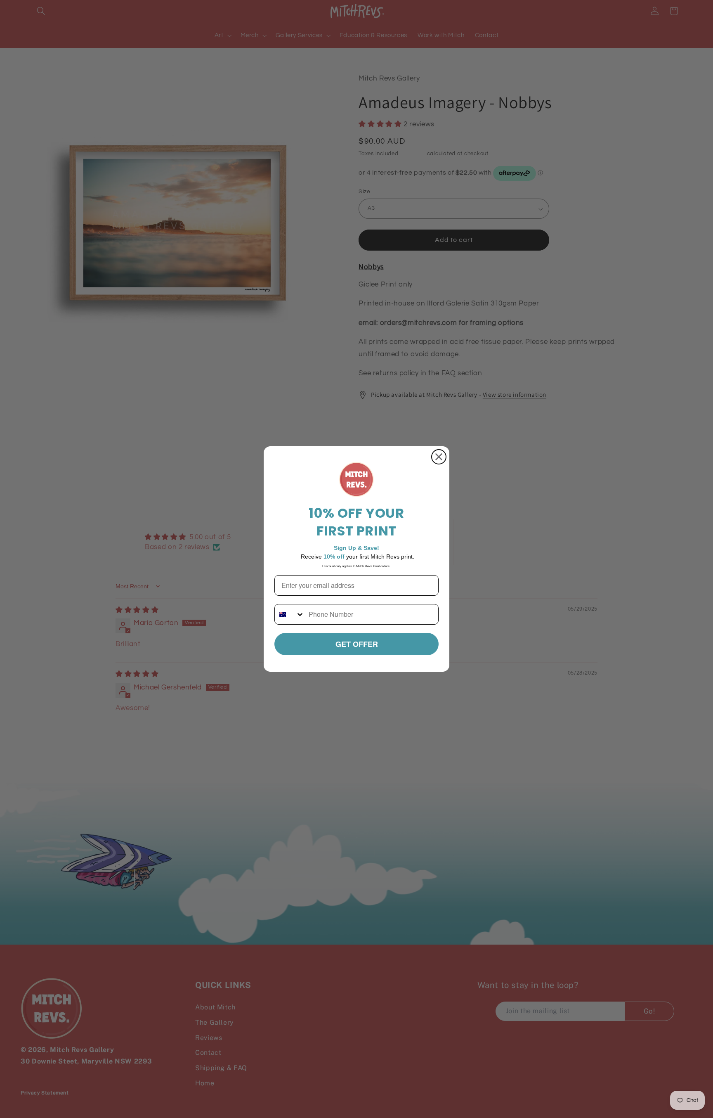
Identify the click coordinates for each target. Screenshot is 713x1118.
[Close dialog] (439, 457)
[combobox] (290, 614)
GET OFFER (356, 644)
